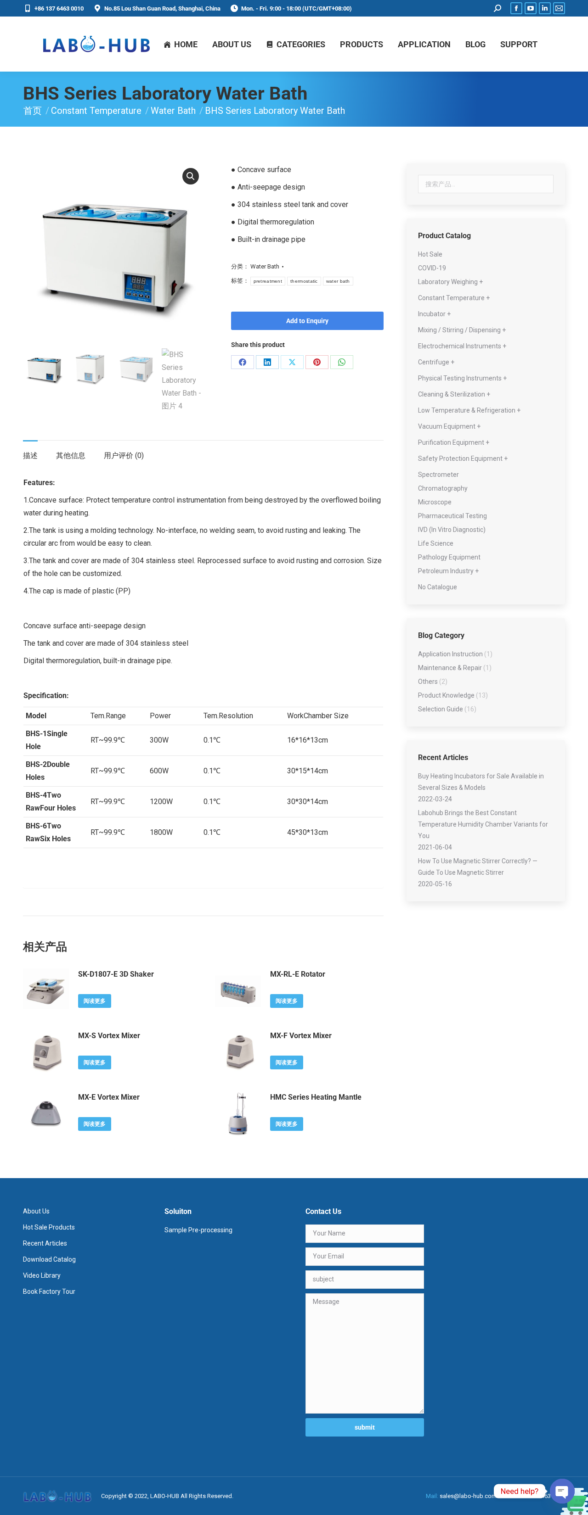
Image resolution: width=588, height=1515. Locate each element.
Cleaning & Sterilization (451, 394)
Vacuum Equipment (446, 426)
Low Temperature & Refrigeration (466, 410)
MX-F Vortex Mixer (301, 1035)
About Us (36, 1211)
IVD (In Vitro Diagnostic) (452, 529)
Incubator (432, 314)
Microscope (435, 502)
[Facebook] (242, 362)
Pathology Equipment (449, 557)
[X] (292, 362)
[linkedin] (267, 362)
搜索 (543, 184)
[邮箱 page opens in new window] (559, 8)
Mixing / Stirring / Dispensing (459, 330)
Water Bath (264, 266)
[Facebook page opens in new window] (516, 8)
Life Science (435, 543)
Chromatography (443, 488)
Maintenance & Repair (450, 667)
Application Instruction (450, 654)
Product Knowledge (446, 695)
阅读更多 (95, 1001)
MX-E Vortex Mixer (109, 1097)
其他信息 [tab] (70, 455)
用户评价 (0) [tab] (124, 455)
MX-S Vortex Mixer (109, 1035)
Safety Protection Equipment (460, 458)
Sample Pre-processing (198, 1230)
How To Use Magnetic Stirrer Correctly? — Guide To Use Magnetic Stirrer (477, 866)
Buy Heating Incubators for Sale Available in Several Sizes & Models (481, 781)
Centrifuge (433, 362)
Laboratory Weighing (448, 281)
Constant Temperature (451, 298)
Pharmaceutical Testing (452, 516)
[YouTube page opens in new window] (531, 8)
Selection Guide (440, 709)
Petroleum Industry (446, 571)
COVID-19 (432, 268)
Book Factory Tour (49, 1291)
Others (428, 681)
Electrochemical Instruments (459, 346)
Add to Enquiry (307, 320)
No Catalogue (437, 587)
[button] (190, 176)
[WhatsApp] (341, 362)
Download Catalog (49, 1259)
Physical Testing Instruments (460, 378)
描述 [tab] (30, 455)
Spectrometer (438, 474)
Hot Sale (430, 254)
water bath (338, 281)
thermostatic (304, 281)
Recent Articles (45, 1243)
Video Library (42, 1275)
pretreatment (268, 281)
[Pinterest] (316, 362)
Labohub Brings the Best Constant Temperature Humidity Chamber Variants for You (483, 824)
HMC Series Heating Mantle (316, 1097)
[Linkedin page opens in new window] (545, 8)
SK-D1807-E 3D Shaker (116, 974)
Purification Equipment (451, 442)
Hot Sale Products (49, 1227)
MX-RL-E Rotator (297, 974)
